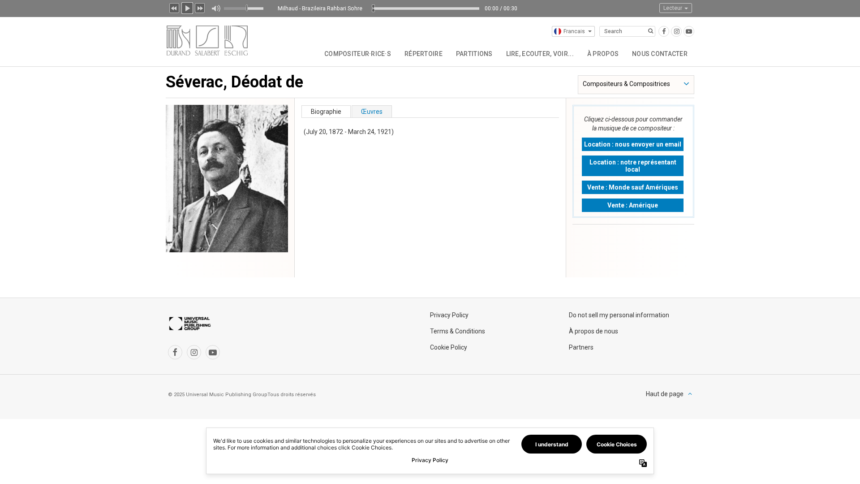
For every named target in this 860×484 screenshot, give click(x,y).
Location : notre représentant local (632, 166)
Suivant (200, 7)
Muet (215, 8)
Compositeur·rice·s (357, 53)
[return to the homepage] (207, 39)
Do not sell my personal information (619, 315)
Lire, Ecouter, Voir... (540, 53)
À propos (603, 53)
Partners (581, 347)
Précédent (174, 7)
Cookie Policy (448, 347)
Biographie (326, 111)
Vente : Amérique (632, 205)
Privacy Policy (449, 315)
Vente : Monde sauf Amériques (632, 187)
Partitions (474, 53)
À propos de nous (593, 331)
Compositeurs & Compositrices (626, 83)
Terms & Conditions (457, 331)
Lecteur (673, 8)
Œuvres (372, 111)
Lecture (187, 7)
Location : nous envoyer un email (632, 144)
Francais (574, 31)
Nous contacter (660, 53)
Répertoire (423, 53)
